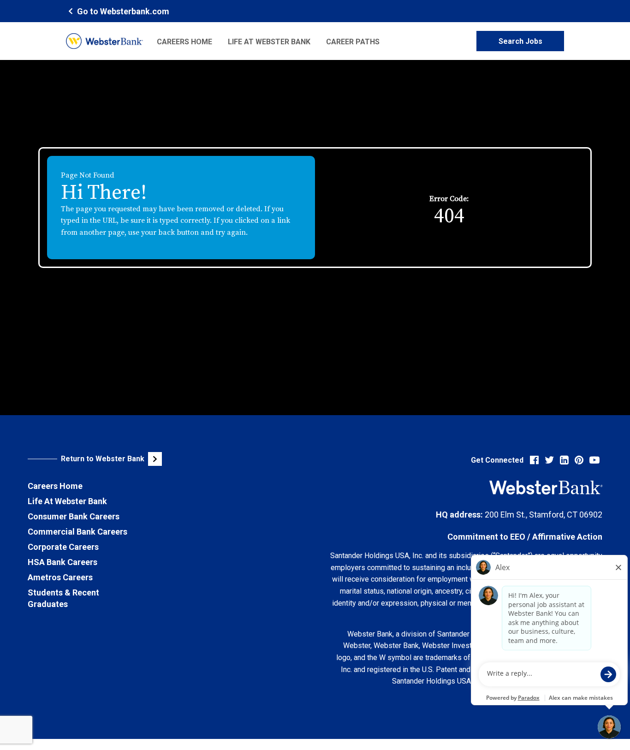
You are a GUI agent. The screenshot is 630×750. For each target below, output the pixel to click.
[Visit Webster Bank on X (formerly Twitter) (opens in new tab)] (549, 460)
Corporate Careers (63, 547)
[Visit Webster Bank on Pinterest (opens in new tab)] (579, 460)
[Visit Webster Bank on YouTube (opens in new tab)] (594, 460)
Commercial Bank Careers (77, 531)
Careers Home (184, 41)
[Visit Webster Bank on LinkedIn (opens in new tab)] (564, 460)
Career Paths (353, 41)
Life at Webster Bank (269, 41)
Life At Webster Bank (67, 501)
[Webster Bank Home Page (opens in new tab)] (104, 41)
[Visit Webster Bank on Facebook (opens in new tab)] (534, 460)
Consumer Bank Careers (73, 516)
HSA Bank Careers (62, 562)
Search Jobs (520, 41)
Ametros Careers (60, 577)
